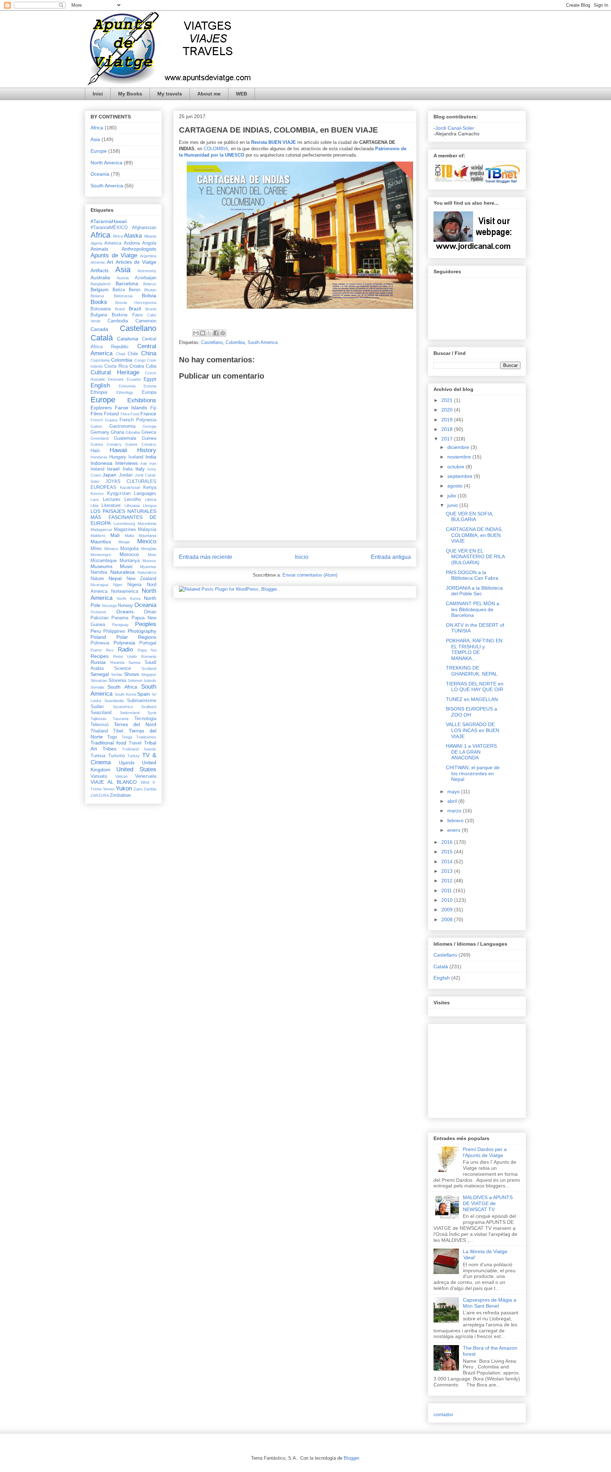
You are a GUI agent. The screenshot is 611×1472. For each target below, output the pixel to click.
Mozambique (104, 560)
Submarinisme (141, 700)
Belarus (149, 284)
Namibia (99, 572)
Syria (151, 713)
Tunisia (98, 755)
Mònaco (111, 549)
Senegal (100, 674)
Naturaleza (147, 572)
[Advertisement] (454, 1069)
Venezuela (145, 776)
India (150, 457)
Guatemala (125, 438)
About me (209, 94)
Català (102, 337)
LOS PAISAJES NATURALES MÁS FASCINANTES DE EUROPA (123, 517)
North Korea (128, 598)
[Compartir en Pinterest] (222, 333)
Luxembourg (124, 523)
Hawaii (118, 450)
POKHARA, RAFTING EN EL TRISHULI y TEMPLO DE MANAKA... (474, 649)
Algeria (96, 243)
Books (99, 302)
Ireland (97, 469)
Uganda (126, 762)
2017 (447, 439)
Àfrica (118, 236)
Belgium (100, 289)
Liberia (150, 499)
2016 (447, 842)
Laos (95, 499)
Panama (119, 617)
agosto (455, 486)
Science (122, 668)
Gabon (96, 426)
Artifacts (100, 270)
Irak (143, 463)
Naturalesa (122, 572)
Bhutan (150, 290)
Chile (133, 353)
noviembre (459, 457)
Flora (125, 414)
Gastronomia (122, 426)
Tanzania (120, 719)
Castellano (212, 342)
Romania (148, 656)
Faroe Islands (131, 407)
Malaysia (147, 529)
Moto (152, 555)
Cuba (151, 366)
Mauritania (147, 535)
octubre (456, 466)
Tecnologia (145, 718)
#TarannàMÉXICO (109, 227)
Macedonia (147, 523)
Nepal (115, 578)
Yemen (109, 789)
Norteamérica (124, 591)
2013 (447, 871)
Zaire (138, 789)
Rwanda (117, 662)
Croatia (136, 366)
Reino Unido (125, 656)
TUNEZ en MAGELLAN (472, 699)
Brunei (150, 309)
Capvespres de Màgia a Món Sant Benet (489, 1303)
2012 (447, 880)
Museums (101, 566)
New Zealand (141, 578)
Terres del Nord (135, 724)
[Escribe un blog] (202, 333)
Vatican (121, 776)
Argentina (148, 256)
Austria (123, 278)
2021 (447, 400)
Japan (109, 475)
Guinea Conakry (106, 444)
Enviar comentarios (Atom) (310, 575)
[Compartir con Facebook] (216, 333)
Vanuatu (99, 776)
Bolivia (149, 295)
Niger (117, 585)
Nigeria (134, 584)
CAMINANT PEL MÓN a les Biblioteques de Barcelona (472, 609)
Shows (131, 674)
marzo (455, 810)
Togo (112, 737)
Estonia (150, 386)
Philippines (114, 631)
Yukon (124, 788)
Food (134, 414)
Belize (118, 289)
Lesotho (132, 499)
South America (263, 342)
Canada (99, 329)
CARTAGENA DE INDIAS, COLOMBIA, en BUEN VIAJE (474, 535)
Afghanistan (144, 227)
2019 (447, 419)
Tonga (127, 737)
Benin (134, 289)
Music (126, 566)
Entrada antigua (391, 557)
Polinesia (100, 643)
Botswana (101, 308)
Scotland (148, 668)
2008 (447, 919)
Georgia (149, 426)
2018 (447, 429)
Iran (153, 463)
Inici (98, 94)
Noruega (109, 605)
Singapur (148, 674)
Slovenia (117, 680)
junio (453, 505)
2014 (447, 861)
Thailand (99, 731)
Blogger (351, 1458)
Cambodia (117, 321)
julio (452, 495)
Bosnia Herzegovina (135, 302)
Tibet (118, 731)
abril (452, 801)
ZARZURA (100, 795)
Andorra (132, 243)
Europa (149, 392)
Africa (97, 127)
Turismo (116, 755)
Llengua (149, 505)
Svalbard (148, 707)
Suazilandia (114, 701)
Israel (113, 469)
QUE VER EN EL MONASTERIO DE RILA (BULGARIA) (475, 557)
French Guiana (104, 420)
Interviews (126, 463)
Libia (94, 505)
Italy (140, 469)
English (100, 385)
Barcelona (127, 283)
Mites (96, 548)
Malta (129, 535)
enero (454, 830)
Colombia (235, 342)
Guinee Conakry (140, 444)
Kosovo (97, 493)
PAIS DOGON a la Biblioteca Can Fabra (472, 575)
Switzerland (130, 713)
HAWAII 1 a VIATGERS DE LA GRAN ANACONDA (471, 752)
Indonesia (101, 463)
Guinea (149, 438)
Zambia (150, 789)
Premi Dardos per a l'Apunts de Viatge (485, 1152)
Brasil (119, 309)
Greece (148, 432)
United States (136, 769)
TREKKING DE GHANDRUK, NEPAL (471, 671)
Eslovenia (127, 386)
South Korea (125, 694)
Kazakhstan (130, 487)
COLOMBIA (216, 148)
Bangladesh (101, 284)
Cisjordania (100, 360)
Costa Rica (115, 366)
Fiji (153, 407)
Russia (98, 662)
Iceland (135, 457)
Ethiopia (99, 392)
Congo (140, 360)
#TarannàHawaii (109, 221)
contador (443, 1414)
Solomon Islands (142, 680)
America (112, 243)
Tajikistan (98, 719)
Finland (111, 413)
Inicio (301, 557)
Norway (125, 605)
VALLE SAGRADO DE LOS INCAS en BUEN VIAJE (472, 730)
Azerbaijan (145, 277)
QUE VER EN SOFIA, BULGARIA (470, 516)
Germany (100, 432)
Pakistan (100, 617)
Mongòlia (148, 549)
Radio (125, 649)
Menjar (124, 542)
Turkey (133, 756)
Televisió (100, 724)
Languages (145, 493)
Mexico (146, 541)
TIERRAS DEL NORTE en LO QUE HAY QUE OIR (475, 687)
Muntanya (130, 560)
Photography (142, 631)
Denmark (116, 379)
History (146, 450)
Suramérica (123, 707)
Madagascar (101, 529)
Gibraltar (133, 432)
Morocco (129, 554)
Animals (99, 249)
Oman (150, 611)
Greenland (100, 438)
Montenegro (101, 555)
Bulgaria (99, 314)
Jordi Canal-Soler (454, 128)
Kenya (149, 487)
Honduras (99, 457)
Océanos (98, 612)
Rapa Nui (147, 650)
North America (106, 162)
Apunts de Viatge (114, 255)
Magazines (125, 529)
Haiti (95, 450)
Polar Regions (136, 637)
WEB (241, 94)
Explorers (101, 407)
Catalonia (127, 338)
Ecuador (134, 379)
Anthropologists (139, 249)
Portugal (147, 643)
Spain (143, 694)
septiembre (460, 476)
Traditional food (108, 743)
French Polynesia (138, 419)
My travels (169, 94)
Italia (128, 469)
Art (110, 262)
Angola (149, 243)
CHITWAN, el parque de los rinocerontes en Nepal (473, 773)
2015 (447, 851)
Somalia (97, 687)
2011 (447, 890)
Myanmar (148, 567)
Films (97, 413)
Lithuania (132, 505)
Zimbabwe (120, 795)
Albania (150, 236)
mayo (454, 791)
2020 (447, 410)
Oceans (125, 611)
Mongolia (129, 548)
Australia (100, 277)
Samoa (134, 662)
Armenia (98, 262)
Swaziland (101, 712)
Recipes (100, 656)
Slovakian (99, 680)
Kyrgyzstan (118, 493)
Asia (95, 139)
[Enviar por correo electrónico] (195, 333)
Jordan (126, 475)
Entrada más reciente (205, 557)
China (148, 353)
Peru (96, 631)
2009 (447, 909)
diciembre (459, 447)
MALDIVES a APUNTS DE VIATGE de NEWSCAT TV (488, 1203)
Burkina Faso (127, 314)
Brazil (135, 308)
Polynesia (124, 643)
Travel (135, 743)
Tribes (109, 749)
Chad (120, 354)
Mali (115, 535)
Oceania (100, 174)
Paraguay (120, 625)
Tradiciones (146, 737)
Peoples (145, 624)
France (148, 413)
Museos (149, 561)
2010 (447, 900)
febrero (456, 820)
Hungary (117, 457)
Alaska (133, 235)
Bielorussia (123, 296)
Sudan (97, 706)
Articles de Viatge (136, 262)
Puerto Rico (102, 650)
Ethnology (124, 392)
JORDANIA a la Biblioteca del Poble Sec (474, 591)
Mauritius (101, 541)
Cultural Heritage (115, 372)
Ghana (117, 432)
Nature (97, 578)
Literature (111, 505)
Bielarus (97, 296)
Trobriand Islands (139, 749)
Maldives (98, 535)
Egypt (150, 379)
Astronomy (147, 271)
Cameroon (145, 321)
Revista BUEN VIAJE (273, 142)
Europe (99, 151)
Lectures (112, 499)
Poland (98, 637)
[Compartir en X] (209, 333)
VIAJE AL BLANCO (114, 782)
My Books (130, 94)
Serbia (116, 674)
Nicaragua (99, 585)
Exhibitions (141, 400)
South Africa (122, 687)
